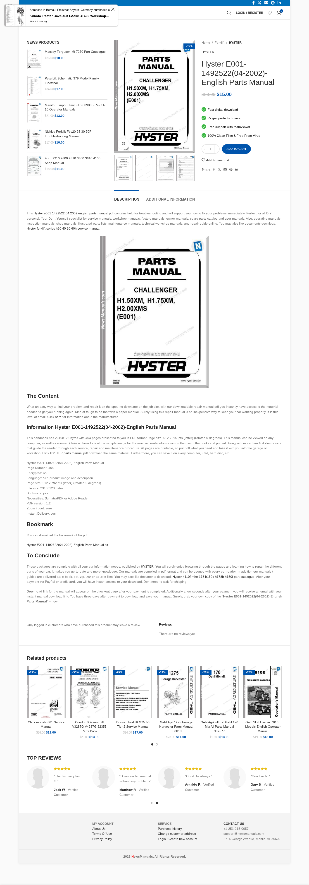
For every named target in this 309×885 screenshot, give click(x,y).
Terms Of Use (102, 833)
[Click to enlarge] (123, 143)
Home (206, 42)
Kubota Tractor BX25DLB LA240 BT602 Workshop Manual (70, 16)
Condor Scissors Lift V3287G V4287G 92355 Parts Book (89, 726)
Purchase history (170, 828)
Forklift (219, 42)
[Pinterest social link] (231, 169)
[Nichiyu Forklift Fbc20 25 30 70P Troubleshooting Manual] (34, 139)
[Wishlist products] (269, 12)
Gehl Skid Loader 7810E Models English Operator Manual (263, 726)
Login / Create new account (177, 839)
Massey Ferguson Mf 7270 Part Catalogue (75, 51)
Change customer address (177, 833)
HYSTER (235, 42)
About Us (98, 828)
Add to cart (236, 149)
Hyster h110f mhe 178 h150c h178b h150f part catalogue (213, 576)
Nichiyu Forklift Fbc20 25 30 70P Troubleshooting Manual (68, 134)
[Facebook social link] (214, 169)
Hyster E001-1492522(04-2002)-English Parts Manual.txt (67, 545)
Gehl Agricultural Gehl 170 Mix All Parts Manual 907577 (219, 726)
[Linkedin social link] (236, 169)
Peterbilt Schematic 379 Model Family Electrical (72, 81)
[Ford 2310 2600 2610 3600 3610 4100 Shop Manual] (34, 166)
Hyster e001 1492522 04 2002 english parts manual (71, 213)
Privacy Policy (102, 839)
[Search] (229, 12)
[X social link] (219, 169)
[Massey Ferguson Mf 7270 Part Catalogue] (34, 59)
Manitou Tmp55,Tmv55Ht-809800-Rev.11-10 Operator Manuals (75, 107)
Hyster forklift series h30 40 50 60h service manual (63, 228)
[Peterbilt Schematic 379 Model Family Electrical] (34, 86)
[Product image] (46, 692)
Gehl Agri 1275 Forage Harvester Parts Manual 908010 (176, 726)
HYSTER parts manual (66, 453)
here (58, 417)
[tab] (126, 197)
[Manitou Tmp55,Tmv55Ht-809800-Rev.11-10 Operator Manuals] (34, 113)
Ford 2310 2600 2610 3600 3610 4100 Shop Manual (72, 160)
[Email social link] (225, 169)
